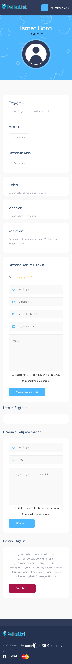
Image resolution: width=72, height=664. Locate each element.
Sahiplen (20, 588)
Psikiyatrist (19, 136)
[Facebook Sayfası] (4, 656)
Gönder (20, 523)
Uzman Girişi (62, 7)
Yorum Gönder (25, 392)
